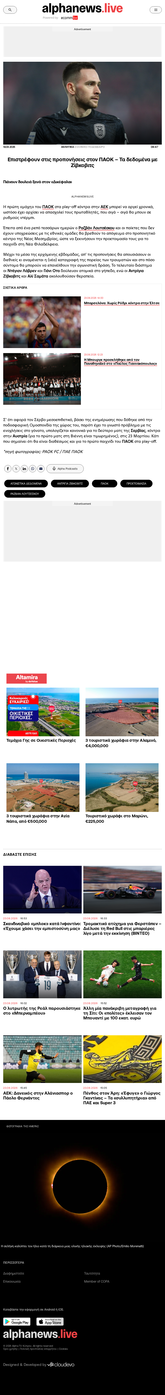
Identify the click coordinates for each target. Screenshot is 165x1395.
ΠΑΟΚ (48, 206)
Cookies (63, 1349)
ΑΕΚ (104, 206)
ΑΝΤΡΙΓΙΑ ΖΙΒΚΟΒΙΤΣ (70, 483)
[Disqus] (82, 616)
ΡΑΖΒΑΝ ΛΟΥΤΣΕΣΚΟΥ (24, 493)
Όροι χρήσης (10, 1349)
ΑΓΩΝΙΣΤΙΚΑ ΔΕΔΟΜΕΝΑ (26, 483)
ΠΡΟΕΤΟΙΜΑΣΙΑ (136, 483)
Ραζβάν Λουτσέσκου (96, 227)
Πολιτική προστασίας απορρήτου (38, 1349)
